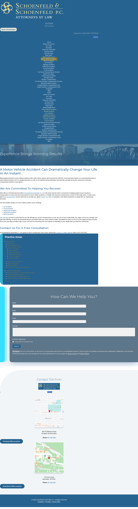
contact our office (46, 197)
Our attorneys (4, 217)
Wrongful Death (49, 77)
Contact (49, 23)
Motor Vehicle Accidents (48, 59)
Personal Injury (48, 53)
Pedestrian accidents (9, 212)
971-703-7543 (52, 437)
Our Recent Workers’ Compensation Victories (48, 81)
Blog (49, 91)
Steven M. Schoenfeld (48, 49)
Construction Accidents (49, 76)
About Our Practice (49, 44)
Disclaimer (41, 502)
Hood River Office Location (12, 486)
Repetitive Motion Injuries (48, 83)
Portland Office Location (11, 441)
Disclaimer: (16, 351)
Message (16, 326)
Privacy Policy (84, 354)
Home (49, 42)
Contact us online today (63, 232)
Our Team (49, 46)
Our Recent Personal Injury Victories (49, 72)
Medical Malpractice (49, 57)
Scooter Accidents (48, 68)
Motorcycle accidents (9, 210)
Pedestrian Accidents (48, 66)
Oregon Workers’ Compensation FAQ (49, 85)
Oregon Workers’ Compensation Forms (48, 87)
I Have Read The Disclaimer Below (24, 341)
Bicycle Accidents (48, 61)
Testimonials (49, 26)
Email (15, 310)
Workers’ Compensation (48, 79)
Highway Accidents (48, 64)
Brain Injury (48, 55)
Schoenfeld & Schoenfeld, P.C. (33, 193)
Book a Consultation (8, 29)
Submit (16, 346)
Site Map (48, 502)
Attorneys (49, 48)
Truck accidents (8, 208)
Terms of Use (72, 354)
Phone (15, 318)
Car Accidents (49, 63)
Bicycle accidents (8, 214)
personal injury (10, 197)
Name (15, 303)
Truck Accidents (49, 70)
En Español (49, 89)
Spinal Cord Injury (48, 74)
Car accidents (7, 206)
